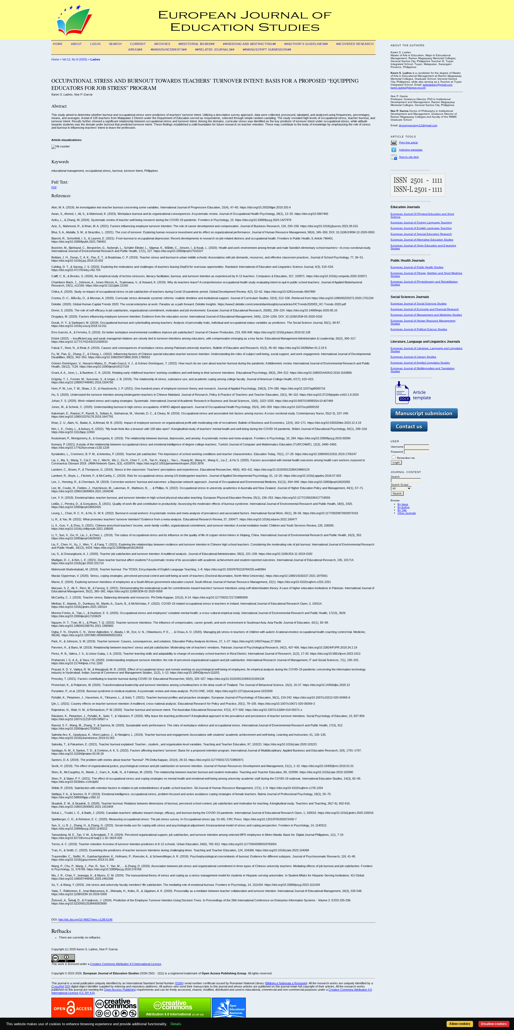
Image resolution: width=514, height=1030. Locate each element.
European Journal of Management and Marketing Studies (426, 314)
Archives (162, 43)
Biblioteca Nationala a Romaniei (286, 983)
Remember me (406, 457)
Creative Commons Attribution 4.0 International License (125, 964)
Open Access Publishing (120, 989)
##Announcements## (169, 49)
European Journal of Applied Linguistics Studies (420, 362)
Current (138, 43)
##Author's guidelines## (306, 43)
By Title (402, 510)
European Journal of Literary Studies (413, 356)
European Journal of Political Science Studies (419, 329)
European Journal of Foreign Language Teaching (421, 222)
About (76, 43)
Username (397, 446)
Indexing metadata (410, 149)
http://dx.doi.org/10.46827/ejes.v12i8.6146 (85, 919)
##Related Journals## (214, 49)
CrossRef (57, 986)
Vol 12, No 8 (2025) (74, 59)
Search (115, 43)
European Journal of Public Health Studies (417, 267)
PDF (54, 187)
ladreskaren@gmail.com (437, 84)
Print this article (408, 142)
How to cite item (409, 156)
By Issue (403, 504)
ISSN (179, 983)
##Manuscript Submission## (267, 49)
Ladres (95, 59)
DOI (67, 986)
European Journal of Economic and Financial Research (425, 309)
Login (95, 43)
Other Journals (407, 513)
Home (57, 43)
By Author (404, 507)
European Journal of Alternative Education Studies (422, 239)
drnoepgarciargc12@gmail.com (418, 125)
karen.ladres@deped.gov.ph (408, 87)
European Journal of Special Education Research (421, 233)
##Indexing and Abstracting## (249, 43)
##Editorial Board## (197, 43)
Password (397, 451)
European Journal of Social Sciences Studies (419, 303)
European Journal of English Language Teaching (421, 228)
